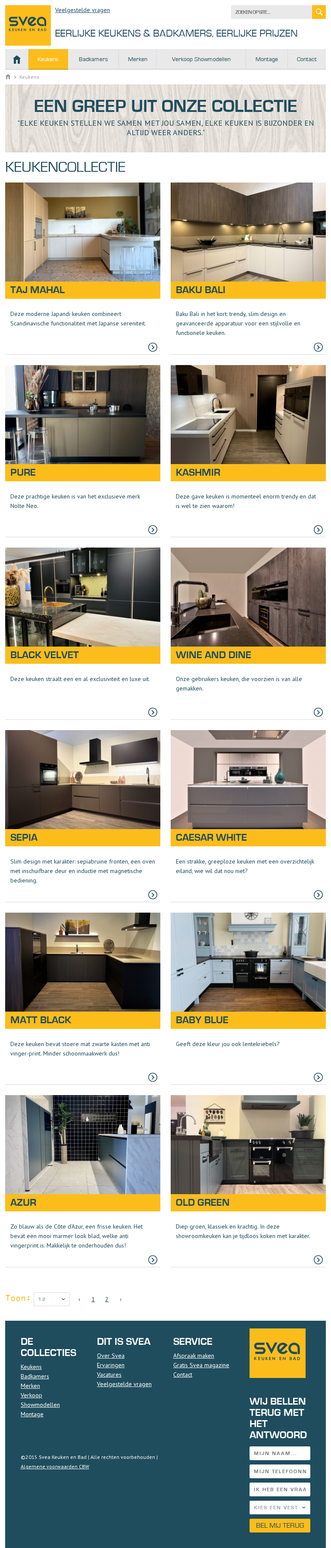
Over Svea (111, 1355)
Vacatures (109, 1374)
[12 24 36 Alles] (52, 1299)
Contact (307, 59)
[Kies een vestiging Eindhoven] (280, 1507)
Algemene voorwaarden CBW (55, 1466)
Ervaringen (111, 1365)
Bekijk (82, 268)
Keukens (48, 59)
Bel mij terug (280, 1525)
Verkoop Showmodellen (201, 59)
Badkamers (93, 59)
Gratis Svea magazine (201, 1365)
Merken (137, 59)
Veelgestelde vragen (82, 10)
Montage (267, 59)
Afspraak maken (193, 1355)
